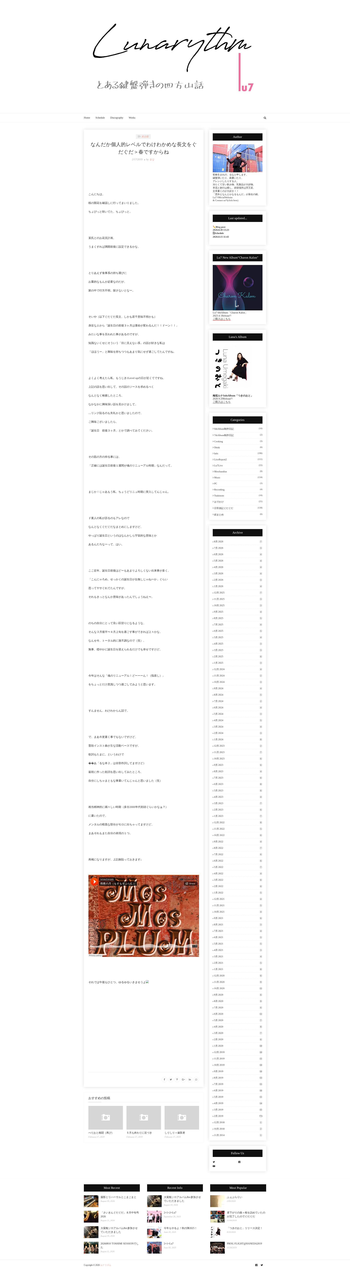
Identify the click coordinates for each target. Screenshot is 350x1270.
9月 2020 (237, 994)
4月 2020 (237, 1026)
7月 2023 (237, 777)
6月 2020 (238, 1013)
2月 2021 (237, 962)
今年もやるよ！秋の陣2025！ (180, 1228)
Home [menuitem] (87, 117)
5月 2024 (237, 714)
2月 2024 (237, 733)
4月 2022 (237, 873)
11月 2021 (237, 905)
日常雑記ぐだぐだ (238, 508)
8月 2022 (237, 848)
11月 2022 (237, 828)
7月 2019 (238, 1084)
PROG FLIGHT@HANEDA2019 (244, 1243)
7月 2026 (237, 548)
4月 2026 (237, 567)
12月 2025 (237, 592)
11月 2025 (237, 599)
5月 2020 (237, 1020)
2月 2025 (237, 656)
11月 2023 (237, 752)
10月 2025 (237, 605)
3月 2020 (237, 1033)
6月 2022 (237, 860)
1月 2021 (237, 969)
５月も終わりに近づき (139, 1132)
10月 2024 (237, 682)
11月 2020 (237, 982)
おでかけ (238, 501)
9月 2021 (237, 918)
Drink (238, 447)
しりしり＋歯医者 (175, 1132)
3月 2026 (237, 573)
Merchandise (238, 471)
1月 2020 (238, 1045)
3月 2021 (237, 956)
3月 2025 (237, 650)
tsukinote (238, 495)
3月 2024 (237, 726)
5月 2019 (238, 1096)
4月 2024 (237, 720)
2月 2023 (237, 809)
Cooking (238, 441)
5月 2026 (237, 560)
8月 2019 (238, 1077)
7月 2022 (237, 854)
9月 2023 (237, 765)
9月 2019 (238, 1071)
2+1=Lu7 (169, 1243)
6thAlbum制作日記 (238, 428)
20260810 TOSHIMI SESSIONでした (120, 1245)
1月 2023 (237, 816)
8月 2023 (237, 771)
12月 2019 (238, 1052)
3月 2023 (237, 803)
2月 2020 (237, 1039)
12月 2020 (237, 975)
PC (238, 483)
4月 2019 (238, 1103)
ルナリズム (105, 1265)
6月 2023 (237, 784)
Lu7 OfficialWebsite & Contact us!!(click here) (225, 199)
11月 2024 (237, 675)
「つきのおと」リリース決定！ (245, 1228)
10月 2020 (238, 988)
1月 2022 (237, 892)
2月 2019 (238, 1116)
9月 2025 (237, 611)
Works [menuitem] (132, 117)
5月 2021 (237, 943)
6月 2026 (237, 554)
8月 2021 (237, 924)
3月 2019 (238, 1109)
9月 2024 (237, 688)
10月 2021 (237, 911)
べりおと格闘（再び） (101, 1132)
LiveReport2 (238, 459)
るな (151, 159)
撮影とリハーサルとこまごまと (118, 1197)
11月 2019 (238, 1058)
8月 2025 (237, 618)
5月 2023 (237, 790)
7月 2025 (237, 624)
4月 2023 (237, 796)
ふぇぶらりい (234, 1197)
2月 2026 (237, 579)
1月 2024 (237, 739)
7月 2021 (237, 931)
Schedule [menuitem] (100, 117)
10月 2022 (237, 835)
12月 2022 (237, 822)
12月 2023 (237, 745)
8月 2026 (237, 541)
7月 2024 (237, 701)
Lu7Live (238, 465)
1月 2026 (237, 586)
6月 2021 (237, 937)
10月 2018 (237, 1128)
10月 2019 (238, 1065)
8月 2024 (237, 694)
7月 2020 (237, 1007)
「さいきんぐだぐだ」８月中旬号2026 (120, 1214)
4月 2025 (237, 643)
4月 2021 (237, 950)
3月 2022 (237, 879)
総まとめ (238, 514)
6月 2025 (237, 631)
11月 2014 (237, 1135)
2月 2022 (237, 886)
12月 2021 (237, 899)
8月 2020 (237, 1001)
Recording (238, 489)
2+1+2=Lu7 (170, 1212)
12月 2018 (237, 1122)
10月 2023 (237, 758)
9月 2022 (237, 841)
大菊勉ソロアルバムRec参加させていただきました (119, 1230)
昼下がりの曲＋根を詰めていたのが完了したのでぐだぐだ (246, 1214)
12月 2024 (237, 669)
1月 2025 (237, 662)
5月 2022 (237, 867)
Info (238, 453)
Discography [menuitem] (116, 117)
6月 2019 (238, 1090)
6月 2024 (237, 707)
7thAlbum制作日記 (238, 435)
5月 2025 (237, 637)
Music (238, 477)
